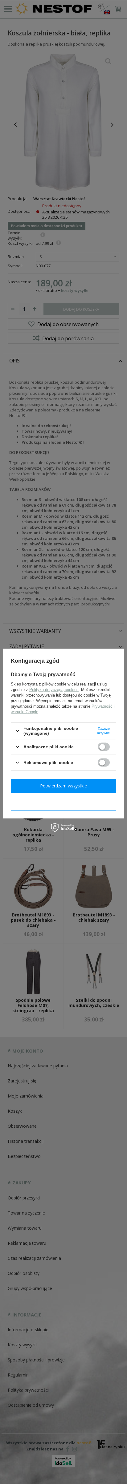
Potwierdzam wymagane (63, 804)
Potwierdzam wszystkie (63, 786)
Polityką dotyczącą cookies (54, 689)
